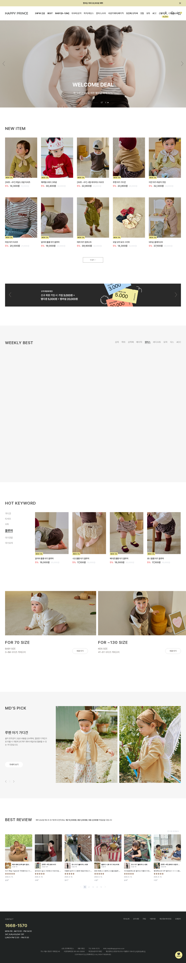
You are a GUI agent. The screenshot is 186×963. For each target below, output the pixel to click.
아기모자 (9, 542)
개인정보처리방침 (165, 919)
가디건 (9, 514)
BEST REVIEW (18, 819)
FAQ (144, 919)
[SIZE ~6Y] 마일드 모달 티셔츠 (17, 182)
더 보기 (92, 260)
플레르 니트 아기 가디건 (119, 558)
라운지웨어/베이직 (116, 13)
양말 (142, 13)
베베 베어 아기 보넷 (113, 402)
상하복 (131, 342)
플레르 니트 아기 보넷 (75, 402)
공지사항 (136, 919)
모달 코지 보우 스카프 (121, 242)
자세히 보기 (13, 764)
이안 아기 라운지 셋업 (157, 182)
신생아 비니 (71, 463)
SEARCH (172, 13)
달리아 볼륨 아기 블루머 (50, 242)
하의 (123, 342)
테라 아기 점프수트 (84, 242)
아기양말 (9, 537)
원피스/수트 (101, 13)
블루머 (8, 531)
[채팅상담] (179, 955)
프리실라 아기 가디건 (80, 558)
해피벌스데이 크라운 (49, 182)
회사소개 (126, 919)
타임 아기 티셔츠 (11, 242)
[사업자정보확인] (140, 951)
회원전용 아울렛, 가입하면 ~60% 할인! (93, 3)
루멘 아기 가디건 (119, 182)
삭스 (172, 342)
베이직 (139, 342)
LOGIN (166, 13)
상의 (117, 342)
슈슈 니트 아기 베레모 (114, 463)
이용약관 (153, 919)
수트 (7, 526)
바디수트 (157, 342)
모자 (148, 13)
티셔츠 (8, 521)
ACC (154, 13)
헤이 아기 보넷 (151, 463)
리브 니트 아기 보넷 (152, 402)
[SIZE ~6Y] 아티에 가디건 (45, 558)
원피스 (148, 342)
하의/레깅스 (89, 13)
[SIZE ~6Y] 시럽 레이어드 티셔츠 (90, 182)
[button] (182, 63)
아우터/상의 (76, 13)
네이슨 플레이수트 (156, 242)
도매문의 (178, 919)
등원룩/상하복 (132, 13)
